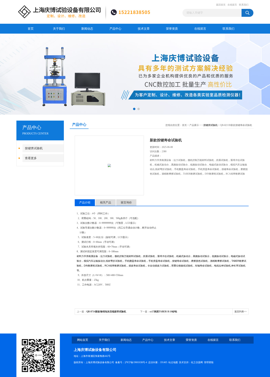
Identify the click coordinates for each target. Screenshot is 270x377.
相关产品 (105, 202)
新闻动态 (87, 28)
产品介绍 (84, 202)
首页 (31, 28)
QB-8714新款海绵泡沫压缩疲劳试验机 (106, 311)
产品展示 (194, 125)
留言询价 (126, 202)
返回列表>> (240, 311)
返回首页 (221, 4)
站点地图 (173, 362)
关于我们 (59, 28)
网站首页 (82, 339)
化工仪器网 (197, 362)
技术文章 (144, 28)
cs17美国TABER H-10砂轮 (163, 311)
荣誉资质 (172, 28)
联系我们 (243, 4)
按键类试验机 (34, 148)
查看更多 (31, 158)
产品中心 (115, 28)
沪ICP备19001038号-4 (136, 362)
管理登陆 (208, 362)
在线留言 (232, 4)
